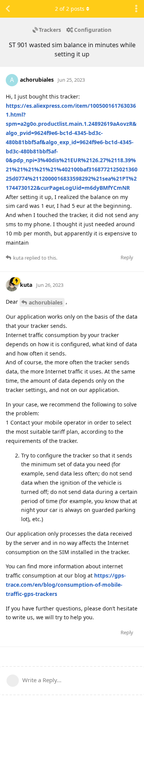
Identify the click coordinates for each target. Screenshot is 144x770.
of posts (69, 8)
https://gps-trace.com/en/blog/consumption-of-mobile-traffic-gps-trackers (66, 584)
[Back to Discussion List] (7, 9)
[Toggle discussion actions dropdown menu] (136, 9)
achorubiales (46, 302)
